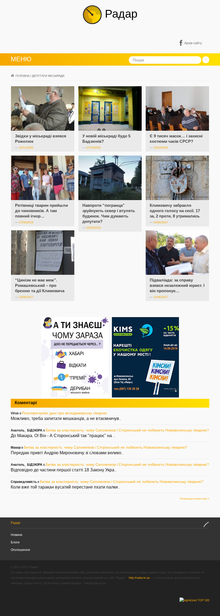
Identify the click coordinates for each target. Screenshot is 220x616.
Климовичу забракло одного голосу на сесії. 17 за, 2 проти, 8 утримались (175, 210)
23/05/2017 (26, 297)
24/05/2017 (160, 222)
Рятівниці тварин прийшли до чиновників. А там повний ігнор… (41, 210)
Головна (23, 75)
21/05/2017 (160, 297)
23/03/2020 (160, 147)
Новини (16, 535)
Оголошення (20, 550)
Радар (119, 13)
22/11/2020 (26, 147)
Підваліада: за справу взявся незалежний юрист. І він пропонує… (177, 285)
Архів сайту (193, 43)
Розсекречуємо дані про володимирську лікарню (64, 413)
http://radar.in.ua (139, 577)
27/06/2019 (26, 222)
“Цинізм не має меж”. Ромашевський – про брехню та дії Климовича (39, 285)
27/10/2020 (93, 147)
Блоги (15, 542)
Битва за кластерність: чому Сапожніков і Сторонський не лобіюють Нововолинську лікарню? (127, 430)
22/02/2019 (93, 227)
